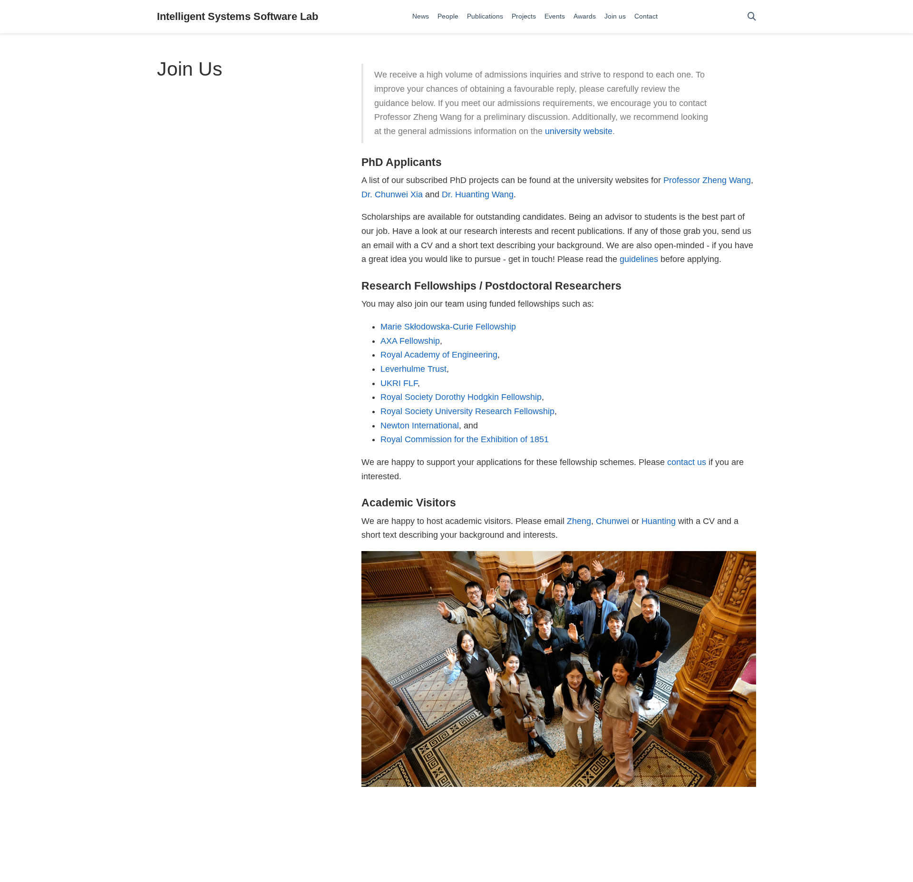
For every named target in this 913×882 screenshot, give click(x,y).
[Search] (752, 16)
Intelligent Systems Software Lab (237, 16)
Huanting (658, 521)
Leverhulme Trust (413, 369)
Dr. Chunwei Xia (392, 194)
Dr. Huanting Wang (478, 194)
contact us (686, 462)
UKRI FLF (399, 383)
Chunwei (612, 521)
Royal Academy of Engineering (438, 354)
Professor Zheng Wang (707, 180)
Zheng (579, 521)
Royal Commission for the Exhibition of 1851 (464, 439)
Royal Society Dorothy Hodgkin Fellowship (461, 397)
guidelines (639, 259)
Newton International (419, 425)
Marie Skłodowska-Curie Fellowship (448, 326)
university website (578, 131)
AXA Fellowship (410, 341)
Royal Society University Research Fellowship (467, 411)
